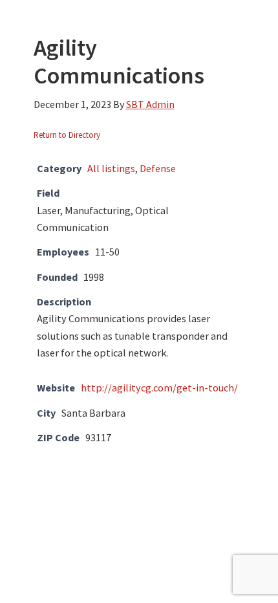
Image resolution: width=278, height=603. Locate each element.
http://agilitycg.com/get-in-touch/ (159, 387)
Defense (158, 168)
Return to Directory (67, 134)
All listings (111, 168)
